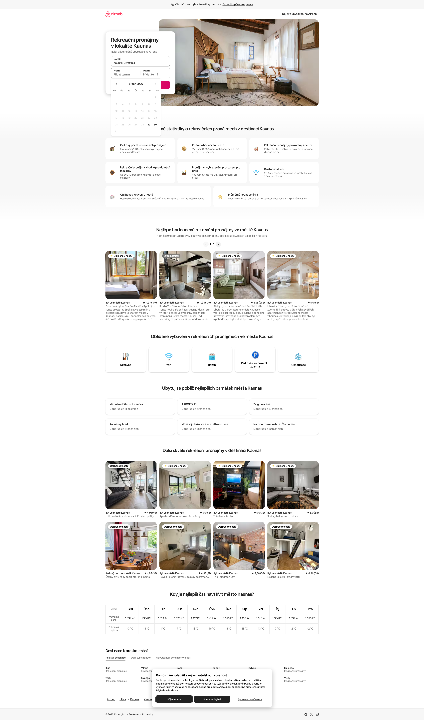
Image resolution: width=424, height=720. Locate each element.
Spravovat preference (250, 699)
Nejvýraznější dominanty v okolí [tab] (173, 657)
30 (155, 124)
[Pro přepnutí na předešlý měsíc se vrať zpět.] (117, 84)
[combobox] (140, 63)
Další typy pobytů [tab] (141, 657)
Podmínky (147, 714)
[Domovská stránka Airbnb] (113, 14)
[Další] (218, 244)
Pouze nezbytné (212, 699)
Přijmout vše (174, 699)
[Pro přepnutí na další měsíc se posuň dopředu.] (155, 84)
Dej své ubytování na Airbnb (299, 14)
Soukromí (134, 714)
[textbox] (126, 74)
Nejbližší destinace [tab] (115, 657)
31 (116, 131)
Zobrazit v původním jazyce (238, 4)
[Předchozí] (206, 244)
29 (149, 124)
